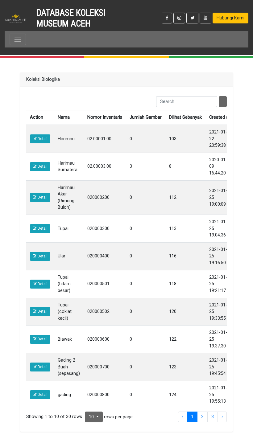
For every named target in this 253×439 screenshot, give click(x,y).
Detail (42, 138)
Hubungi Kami (230, 18)
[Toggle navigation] (18, 39)
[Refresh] (223, 101)
